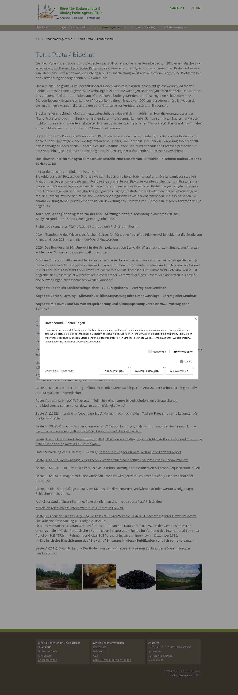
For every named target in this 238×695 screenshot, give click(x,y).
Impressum (67, 370)
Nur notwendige (114, 370)
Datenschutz (52, 370)
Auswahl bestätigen (147, 370)
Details (188, 361)
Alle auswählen (179, 370)
